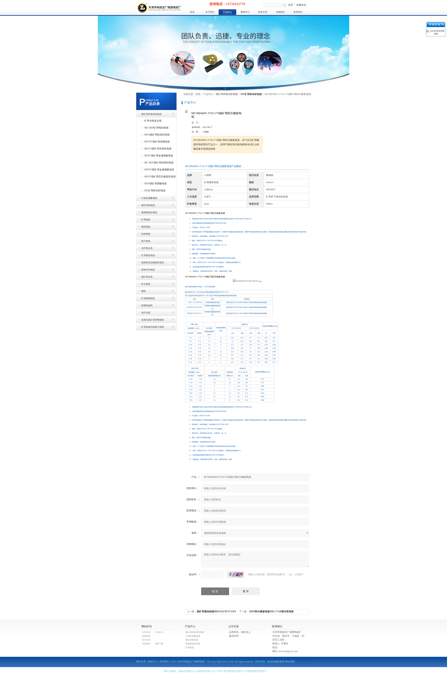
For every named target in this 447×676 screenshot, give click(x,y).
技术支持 (146, 640)
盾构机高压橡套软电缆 (152, 262)
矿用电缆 (145, 219)
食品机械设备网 (275, 661)
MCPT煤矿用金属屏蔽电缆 (158, 155)
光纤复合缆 (147, 248)
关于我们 (209, 12)
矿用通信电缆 (148, 255)
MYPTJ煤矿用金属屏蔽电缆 (159, 169)
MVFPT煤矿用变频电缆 (157, 141)
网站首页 (141, 661)
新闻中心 (245, 12)
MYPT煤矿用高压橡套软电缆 (160, 176)
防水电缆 (145, 284)
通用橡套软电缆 (149, 212)
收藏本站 (301, 5)
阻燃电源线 (147, 305)
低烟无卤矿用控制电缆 (152, 319)
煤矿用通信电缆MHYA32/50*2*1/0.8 (216, 611)
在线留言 (280, 12)
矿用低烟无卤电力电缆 (152, 327)
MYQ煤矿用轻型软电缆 (157, 134)
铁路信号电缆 (148, 269)
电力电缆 (145, 241)
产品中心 (227, 12)
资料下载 (159, 643)
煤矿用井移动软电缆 (151, 114)
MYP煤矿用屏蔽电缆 (155, 183)
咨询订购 (202, 159)
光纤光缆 (145, 312)
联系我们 (298, 12)
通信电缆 (145, 226)
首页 (290, 5)
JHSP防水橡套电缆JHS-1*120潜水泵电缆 (271, 611)
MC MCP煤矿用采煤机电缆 (158, 162)
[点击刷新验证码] (235, 575)
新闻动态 (146, 636)
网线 (143, 291)
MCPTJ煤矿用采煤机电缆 (157, 148)
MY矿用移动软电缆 (154, 190)
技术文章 (262, 12)
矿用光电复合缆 (153, 120)
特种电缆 (145, 234)
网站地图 (290, 661)
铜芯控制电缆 (148, 205)
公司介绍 (146, 632)
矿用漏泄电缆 (148, 298)
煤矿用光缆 (147, 276)
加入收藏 (227, 159)
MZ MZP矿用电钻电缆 (156, 127)
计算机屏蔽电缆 (149, 198)
